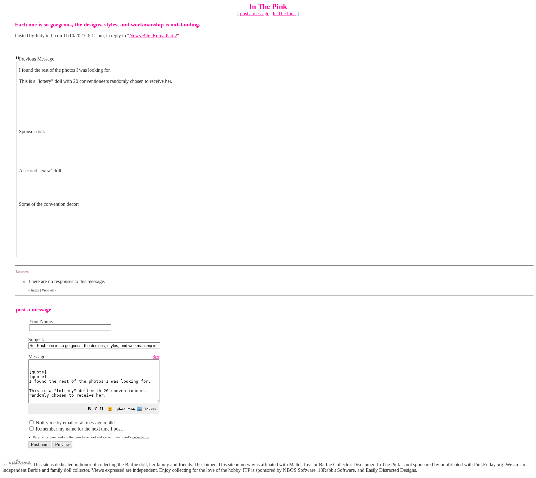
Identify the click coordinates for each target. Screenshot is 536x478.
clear (156, 357)
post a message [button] (254, 13)
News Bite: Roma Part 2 (153, 35)
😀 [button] (110, 409)
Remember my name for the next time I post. (78, 428)
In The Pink (284, 13)
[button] (89, 409)
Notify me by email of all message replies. (76, 422)
